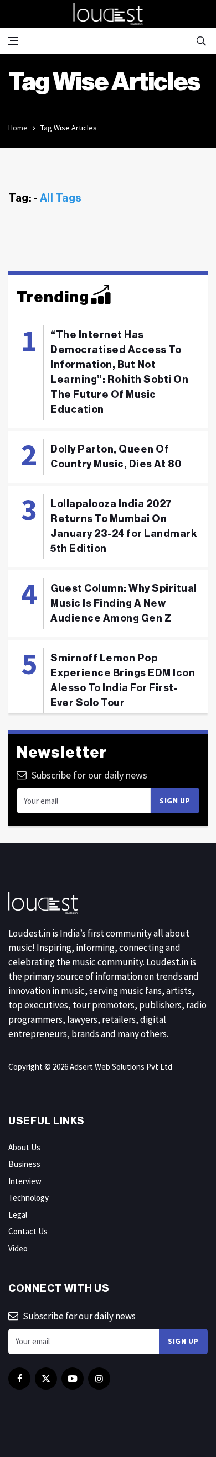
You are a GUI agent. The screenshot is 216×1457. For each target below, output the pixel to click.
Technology (28, 1197)
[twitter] (46, 1378)
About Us (24, 1147)
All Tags (61, 198)
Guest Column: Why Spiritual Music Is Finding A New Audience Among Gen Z (123, 603)
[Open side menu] (13, 40)
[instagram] (99, 1378)
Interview (25, 1181)
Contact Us (28, 1231)
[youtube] (72, 1378)
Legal (17, 1214)
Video (18, 1248)
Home (18, 128)
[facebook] (19, 1378)
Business (24, 1164)
